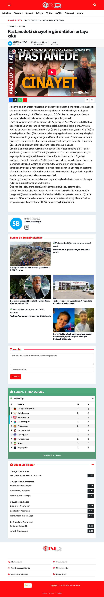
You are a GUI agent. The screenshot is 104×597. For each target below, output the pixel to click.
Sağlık (58, 13)
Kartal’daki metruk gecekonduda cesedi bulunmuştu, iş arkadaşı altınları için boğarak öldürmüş (72, 336)
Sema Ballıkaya (32, 222)
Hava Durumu (16, 562)
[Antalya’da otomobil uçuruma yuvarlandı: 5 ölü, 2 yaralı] (30, 254)
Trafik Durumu (61, 562)
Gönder (15, 377)
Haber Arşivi (61, 574)
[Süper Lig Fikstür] (92, 465)
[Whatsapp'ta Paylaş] (20, 100)
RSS (29, 585)
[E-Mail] (26, 227)
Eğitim (49, 13)
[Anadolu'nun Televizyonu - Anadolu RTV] (51, 5)
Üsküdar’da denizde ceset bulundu (44, 20)
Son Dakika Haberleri (19, 574)
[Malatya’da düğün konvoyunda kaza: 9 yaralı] (73, 245)
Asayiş (22, 27)
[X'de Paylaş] (15, 100)
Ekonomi (18, 13)
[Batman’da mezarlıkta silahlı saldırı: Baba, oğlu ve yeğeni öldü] (30, 287)
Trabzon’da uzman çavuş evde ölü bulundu (30, 316)
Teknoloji (69, 13)
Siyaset (29, 13)
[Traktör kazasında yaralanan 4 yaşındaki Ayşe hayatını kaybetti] (73, 287)
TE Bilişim (58, 593)
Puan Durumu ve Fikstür (20, 568)
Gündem (6, 13)
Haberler (12, 27)
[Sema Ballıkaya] (16, 223)
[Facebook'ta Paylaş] (11, 100)
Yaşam (80, 13)
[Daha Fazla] (25, 100)
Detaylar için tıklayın (52, 455)
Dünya (39, 13)
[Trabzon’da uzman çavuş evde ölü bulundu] (30, 311)
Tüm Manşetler (62, 568)
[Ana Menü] (9, 5)
